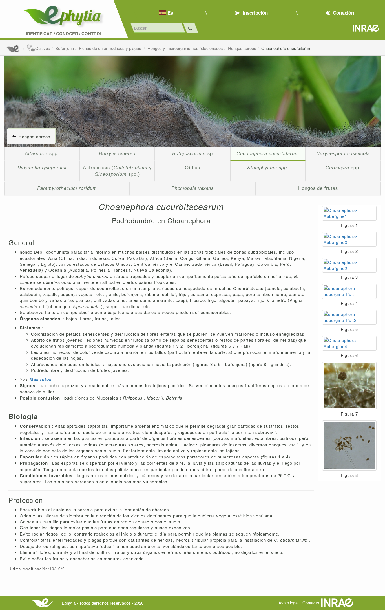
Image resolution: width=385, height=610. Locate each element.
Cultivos (42, 48)
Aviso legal (288, 602)
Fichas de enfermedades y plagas (110, 48)
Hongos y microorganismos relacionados (185, 48)
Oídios (192, 167)
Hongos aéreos (242, 48)
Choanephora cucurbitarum (286, 48)
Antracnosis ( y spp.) (117, 170)
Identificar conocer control (64, 34)
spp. (42, 153)
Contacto (310, 602)
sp (192, 153)
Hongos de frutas (318, 188)
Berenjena (64, 48)
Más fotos (41, 379)
